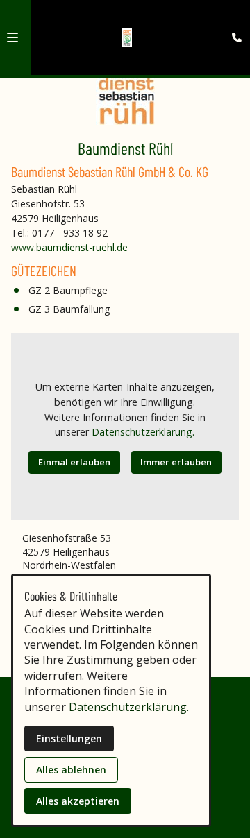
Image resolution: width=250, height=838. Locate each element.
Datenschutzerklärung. (143, 431)
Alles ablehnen (71, 769)
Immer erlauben (176, 462)
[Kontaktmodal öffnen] (233, 16)
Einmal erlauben (74, 462)
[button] (12, 37)
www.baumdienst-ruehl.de (69, 247)
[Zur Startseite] (127, 37)
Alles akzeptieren (77, 800)
